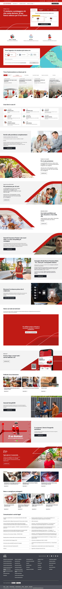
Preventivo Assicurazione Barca (7, 565)
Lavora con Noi (40, 563)
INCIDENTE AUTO (10, 110)
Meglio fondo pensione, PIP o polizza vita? (37, 505)
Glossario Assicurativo (52, 567)
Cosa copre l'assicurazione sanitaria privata (9, 505)
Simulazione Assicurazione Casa (7, 567)
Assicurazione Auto (17, 561)
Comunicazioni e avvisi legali (30, 561)
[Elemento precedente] (4, 99)
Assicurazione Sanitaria (18, 565)
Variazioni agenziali (18, 586)
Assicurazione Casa (17, 563)
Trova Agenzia (40, 567)
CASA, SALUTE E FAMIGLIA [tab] (41, 10)
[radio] (38, 19)
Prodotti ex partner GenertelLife (19, 575)
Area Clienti (39, 565)
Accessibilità (30, 586)
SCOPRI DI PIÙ (9, 148)
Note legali (26, 586)
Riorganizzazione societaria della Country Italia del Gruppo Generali (49, 483)
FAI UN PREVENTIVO (44, 24)
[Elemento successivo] (6, 99)
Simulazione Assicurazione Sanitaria (7, 569)
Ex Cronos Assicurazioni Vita (18, 577)
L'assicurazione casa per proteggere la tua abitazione (54, 81)
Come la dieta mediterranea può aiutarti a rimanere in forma (12, 389)
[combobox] (22, 59)
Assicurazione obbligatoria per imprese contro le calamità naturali (23, 506)
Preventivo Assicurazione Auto (7, 561)
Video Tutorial (51, 565)
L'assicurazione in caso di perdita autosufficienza (25, 81)
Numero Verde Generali (52, 563)
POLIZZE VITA (28, 116)
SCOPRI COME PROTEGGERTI (9, 297)
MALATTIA (9, 116)
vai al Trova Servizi (23, 62)
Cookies (7, 586)
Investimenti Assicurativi (18, 567)
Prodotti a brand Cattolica (18, 573)
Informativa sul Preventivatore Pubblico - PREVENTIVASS (30, 483)
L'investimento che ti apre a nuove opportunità (10, 81)
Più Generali (28, 567)
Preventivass (5, 575)
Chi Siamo (39, 561)
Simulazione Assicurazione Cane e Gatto (8, 571)
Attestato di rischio (28, 565)
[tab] (5, 75)
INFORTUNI (47, 110)
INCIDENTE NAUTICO (48, 116)
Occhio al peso (44, 388)
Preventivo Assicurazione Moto (7, 563)
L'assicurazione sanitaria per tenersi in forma (39, 81)
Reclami (23, 586)
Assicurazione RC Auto (6, 573)
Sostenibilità (39, 569)
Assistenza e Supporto (52, 561)
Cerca (34, 62)
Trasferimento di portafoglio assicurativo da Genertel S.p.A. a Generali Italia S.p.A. (12, 483)
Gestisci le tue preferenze (31, 332)
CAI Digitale (50, 569)
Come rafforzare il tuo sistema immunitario (31, 388)
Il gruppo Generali (12, 586)
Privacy (4, 586)
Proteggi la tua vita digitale (30, 569)
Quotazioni (27, 563)
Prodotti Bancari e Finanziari (19, 569)
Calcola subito (55, 3)
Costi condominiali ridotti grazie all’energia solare (52, 505)
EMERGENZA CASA (29, 110)
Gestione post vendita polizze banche (19, 571)
